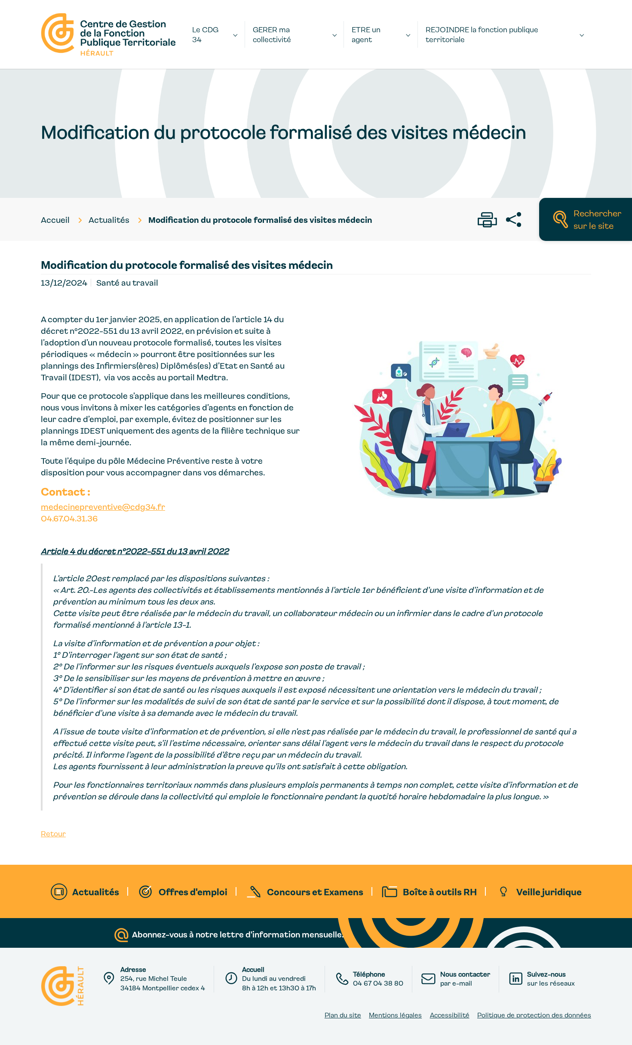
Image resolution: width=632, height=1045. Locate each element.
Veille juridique (549, 891)
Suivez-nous (546, 974)
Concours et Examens (315, 891)
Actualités (95, 891)
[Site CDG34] (108, 34)
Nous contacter (465, 974)
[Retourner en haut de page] (615, 1028)
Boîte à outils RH (440, 891)
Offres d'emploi (193, 891)
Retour (53, 833)
